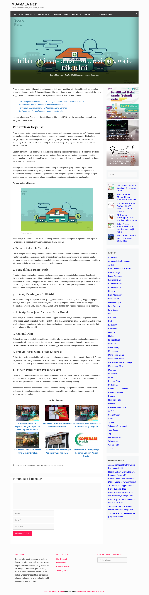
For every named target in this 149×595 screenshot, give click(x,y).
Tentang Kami (62, 570)
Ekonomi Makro (115, 284)
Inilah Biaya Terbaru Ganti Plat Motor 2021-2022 (126, 238)
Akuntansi (112, 257)
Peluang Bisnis (114, 381)
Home (14, 14)
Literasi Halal (114, 340)
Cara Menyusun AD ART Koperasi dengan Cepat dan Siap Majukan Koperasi (52, 101)
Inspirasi (112, 317)
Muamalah (112, 374)
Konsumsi (112, 329)
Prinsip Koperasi (57, 465)
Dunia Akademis (115, 276)
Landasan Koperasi (43, 465)
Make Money (113, 347)
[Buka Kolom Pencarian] (136, 14)
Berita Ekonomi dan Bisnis (119, 268)
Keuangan (95, 75)
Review (111, 404)
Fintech (111, 291)
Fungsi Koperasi (21, 465)
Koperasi (31, 465)
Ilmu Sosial (113, 310)
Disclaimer (61, 563)
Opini (110, 377)
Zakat (110, 449)
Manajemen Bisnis (116, 355)
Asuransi (112, 265)
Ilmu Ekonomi (25, 14)
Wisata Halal (113, 445)
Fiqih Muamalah (115, 295)
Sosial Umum (114, 415)
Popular (111, 396)
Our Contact (61, 559)
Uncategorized (114, 437)
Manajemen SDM (115, 366)
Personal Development (118, 389)
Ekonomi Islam (114, 280)
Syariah (87, 14)
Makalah (112, 344)
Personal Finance (105, 14)
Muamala (112, 370)
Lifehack (112, 336)
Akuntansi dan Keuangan (66, 14)
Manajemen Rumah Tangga (120, 362)
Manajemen (43, 14)
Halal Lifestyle (114, 302)
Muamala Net (24, 4)
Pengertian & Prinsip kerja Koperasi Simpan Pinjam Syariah (86, 453)
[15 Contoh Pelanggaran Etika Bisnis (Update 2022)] (111, 218)
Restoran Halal (114, 400)
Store (110, 419)
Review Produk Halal (117, 407)
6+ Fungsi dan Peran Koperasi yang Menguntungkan (41, 111)
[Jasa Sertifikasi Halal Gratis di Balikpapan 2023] (123, 117)
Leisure (111, 332)
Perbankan (113, 385)
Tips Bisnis (113, 430)
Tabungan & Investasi (117, 426)
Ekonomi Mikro (82, 75)
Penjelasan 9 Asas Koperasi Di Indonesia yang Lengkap (43, 108)
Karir (110, 321)
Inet (110, 314)
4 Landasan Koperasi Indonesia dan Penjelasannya (41, 105)
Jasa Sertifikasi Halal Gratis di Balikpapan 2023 (127, 188)
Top (109, 434)
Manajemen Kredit (116, 359)
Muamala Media (70, 591)
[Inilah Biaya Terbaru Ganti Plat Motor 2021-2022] (111, 238)
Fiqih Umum (113, 299)
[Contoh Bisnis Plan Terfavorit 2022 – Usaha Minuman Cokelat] (123, 165)
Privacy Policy (62, 567)
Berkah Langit (114, 272)
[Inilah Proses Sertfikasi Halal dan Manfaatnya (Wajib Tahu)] (111, 227)
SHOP (111, 411)
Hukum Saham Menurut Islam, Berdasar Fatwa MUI (126, 197)
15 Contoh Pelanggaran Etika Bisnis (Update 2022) (127, 218)
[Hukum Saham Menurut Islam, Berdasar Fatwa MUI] (123, 140)
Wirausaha (113, 441)
